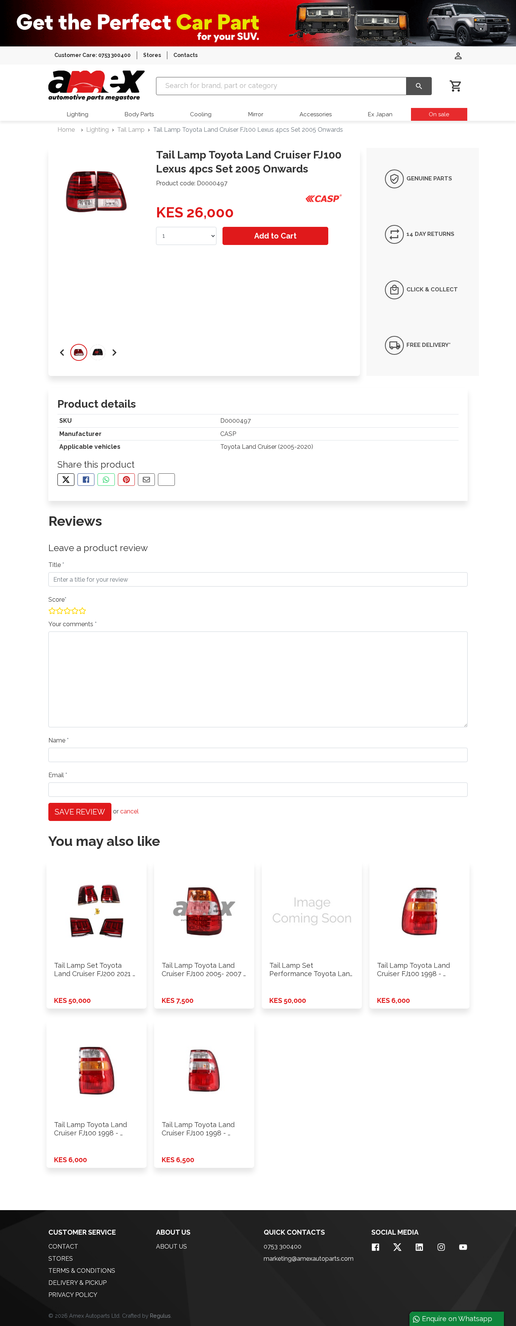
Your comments (71, 624)
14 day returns (429, 234)
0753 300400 (282, 1246)
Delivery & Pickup (77, 1282)
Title (55, 564)
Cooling (201, 114)
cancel (129, 811)
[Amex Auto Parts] (96, 85)
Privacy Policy (72, 1294)
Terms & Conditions (81, 1270)
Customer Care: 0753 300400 (92, 55)
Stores (152, 55)
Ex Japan (380, 114)
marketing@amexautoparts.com (309, 1258)
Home (66, 129)
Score (56, 599)
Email (56, 775)
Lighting (77, 114)
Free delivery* (428, 345)
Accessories (316, 114)
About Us (171, 1246)
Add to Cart (275, 235)
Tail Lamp (131, 129)
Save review (80, 811)
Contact (63, 1246)
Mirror (255, 114)
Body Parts (139, 114)
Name (57, 740)
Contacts (185, 55)
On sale (439, 114)
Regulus (160, 1315)
